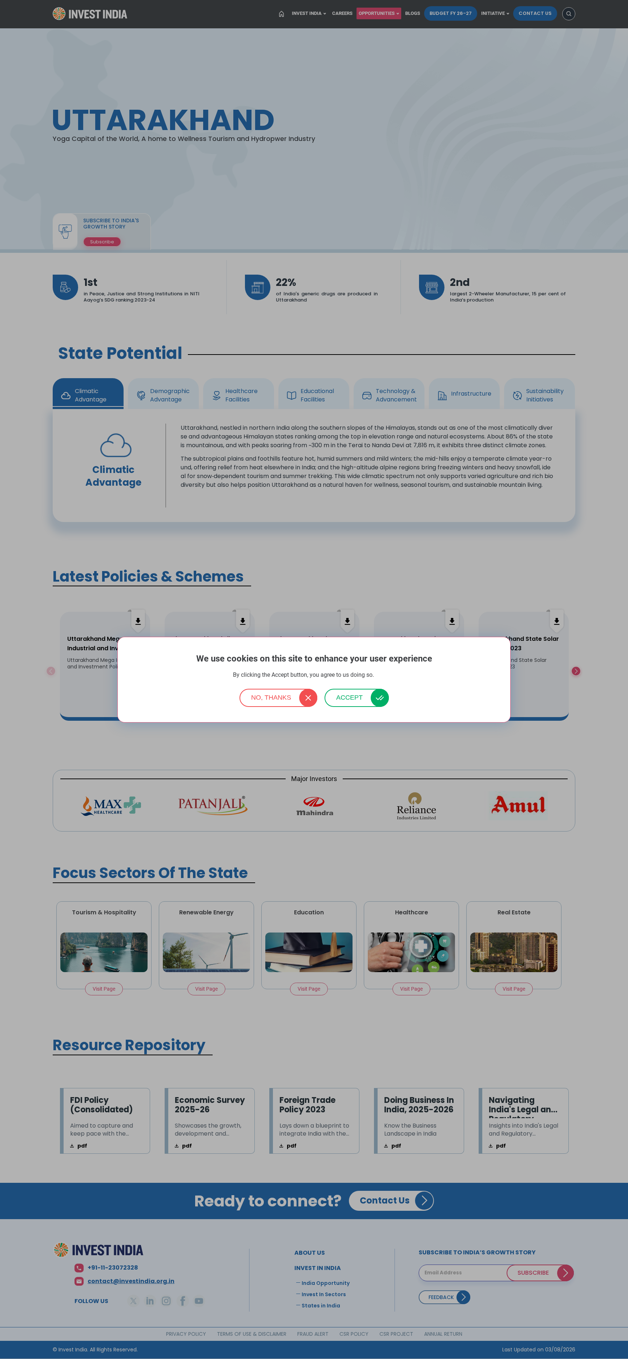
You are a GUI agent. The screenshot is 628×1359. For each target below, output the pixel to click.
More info (385, 675)
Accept (349, 697)
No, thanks (271, 697)
